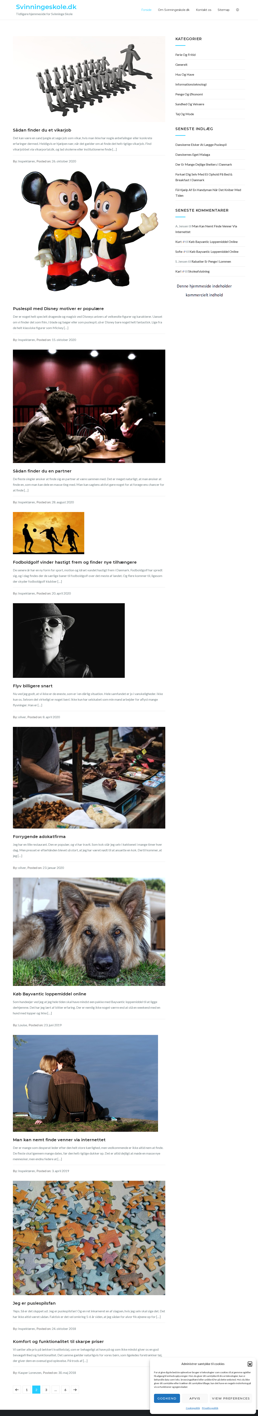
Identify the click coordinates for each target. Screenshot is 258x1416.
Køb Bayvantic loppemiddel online (49, 994)
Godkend (167, 1398)
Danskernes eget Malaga (192, 154)
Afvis (194, 1398)
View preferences (231, 1398)
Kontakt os (203, 10)
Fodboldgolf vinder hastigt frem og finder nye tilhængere (75, 562)
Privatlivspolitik (210, 1408)
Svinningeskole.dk (46, 7)
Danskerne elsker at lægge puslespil (201, 144)
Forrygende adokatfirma (39, 836)
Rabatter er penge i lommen (211, 261)
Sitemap (224, 10)
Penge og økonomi (189, 94)
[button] (250, 1364)
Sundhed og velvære (189, 104)
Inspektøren (26, 161)
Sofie (178, 251)
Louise (22, 1025)
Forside (146, 10)
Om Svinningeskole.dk (173, 10)
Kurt (178, 241)
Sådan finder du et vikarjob (42, 130)
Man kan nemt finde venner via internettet (59, 1139)
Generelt (181, 64)
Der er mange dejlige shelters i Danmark (203, 164)
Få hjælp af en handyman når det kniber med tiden (208, 192)
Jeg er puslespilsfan (34, 1303)
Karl (178, 271)
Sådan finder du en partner (42, 471)
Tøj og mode (184, 114)
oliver (22, 717)
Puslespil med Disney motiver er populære (58, 308)
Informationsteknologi (191, 84)
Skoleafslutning (199, 271)
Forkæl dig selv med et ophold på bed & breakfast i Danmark (203, 177)
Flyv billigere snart (33, 685)
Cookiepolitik (193, 1408)
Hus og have (184, 74)
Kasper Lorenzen (29, 1372)
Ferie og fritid (185, 54)
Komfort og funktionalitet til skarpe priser (58, 1341)
